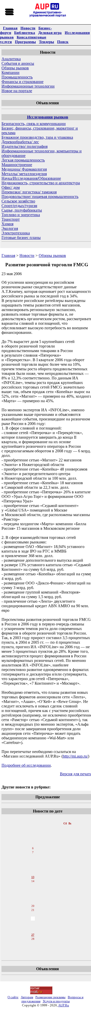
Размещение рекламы (50, 997)
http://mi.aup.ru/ (75, 756)
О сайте (13, 997)
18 (32, 897)
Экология (10, 228)
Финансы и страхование (22, 81)
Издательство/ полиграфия (25, 146)
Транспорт (11, 219)
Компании (10, 72)
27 (32, 934)
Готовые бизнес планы (21, 237)
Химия (7, 224)
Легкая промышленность (23, 160)
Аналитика (11, 59)
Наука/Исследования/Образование (31, 178)
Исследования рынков (47, 117)
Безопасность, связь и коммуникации (34, 123)
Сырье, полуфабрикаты (22, 210)
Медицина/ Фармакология (24, 169)
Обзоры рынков (15, 68)
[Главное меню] (9, 12)
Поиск (63, 41)
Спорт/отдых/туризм (19, 206)
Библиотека (24, 32)
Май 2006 (33, 818)
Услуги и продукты (56, 1001)
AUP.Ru (63, 1005)
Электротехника (16, 233)
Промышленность (17, 77)
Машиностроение (17, 164)
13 (32, 877)
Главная (10, 28)
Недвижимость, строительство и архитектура (41, 183)
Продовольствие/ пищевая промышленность (40, 196)
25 (32, 926)
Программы (25, 41)
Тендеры (46, 41)
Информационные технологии (28, 86)
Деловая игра (50, 32)
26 (32, 930)
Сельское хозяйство (18, 201)
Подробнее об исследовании (26, 765)
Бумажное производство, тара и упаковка (37, 137)
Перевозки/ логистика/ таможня (29, 192)
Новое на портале (17, 91)
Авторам (27, 997)
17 (32, 893)
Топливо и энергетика (21, 215)
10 (32, 864)
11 (32, 868)
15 (32, 885)
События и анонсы (18, 63)
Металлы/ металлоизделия (24, 174)
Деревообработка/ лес (20, 142)
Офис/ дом (11, 187)
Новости (27, 28)
